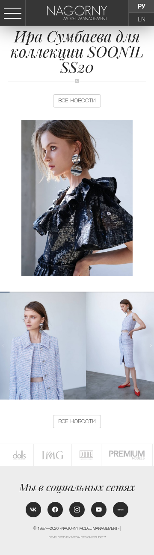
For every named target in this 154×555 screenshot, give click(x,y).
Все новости (77, 101)
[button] (150, 345)
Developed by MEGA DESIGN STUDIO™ (77, 537)
